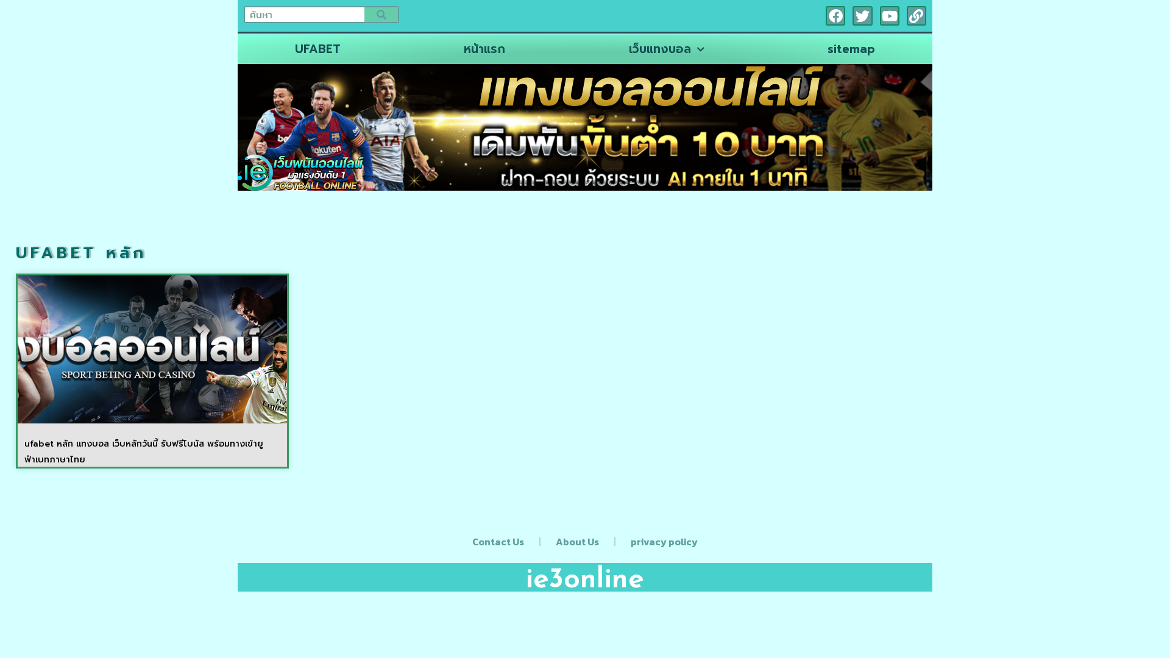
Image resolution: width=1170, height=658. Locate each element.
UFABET (318, 49)
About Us (577, 541)
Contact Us (498, 541)
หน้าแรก (484, 49)
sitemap (851, 49)
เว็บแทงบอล (660, 49)
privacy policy (664, 541)
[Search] (381, 14)
